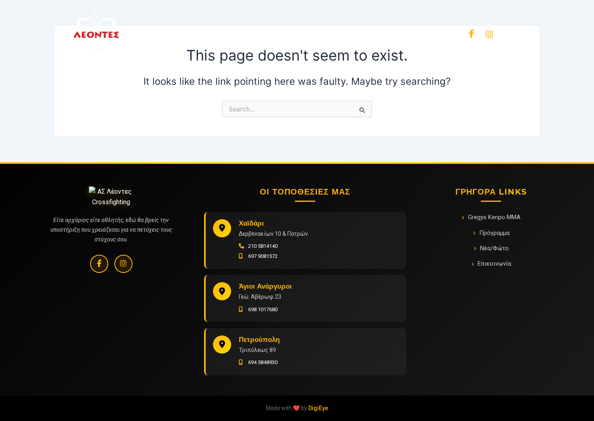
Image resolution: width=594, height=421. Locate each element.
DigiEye (318, 408)
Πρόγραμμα (494, 233)
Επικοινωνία (494, 263)
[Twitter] (489, 34)
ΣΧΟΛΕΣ (350, 34)
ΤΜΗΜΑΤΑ (198, 34)
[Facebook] (471, 34)
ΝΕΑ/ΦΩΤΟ (303, 34)
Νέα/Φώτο (494, 248)
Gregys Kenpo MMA (494, 217)
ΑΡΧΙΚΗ (155, 34)
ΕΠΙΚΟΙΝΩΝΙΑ (399, 34)
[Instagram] (123, 264)
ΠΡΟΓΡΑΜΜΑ (250, 34)
